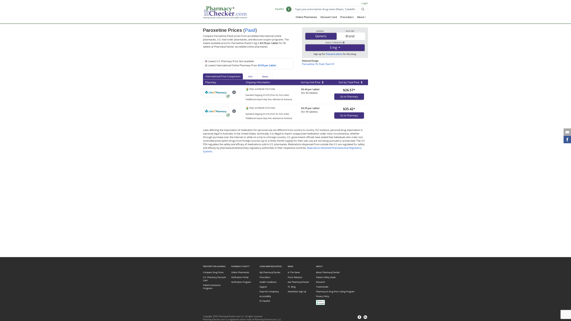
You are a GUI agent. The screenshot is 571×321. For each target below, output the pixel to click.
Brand (350, 36)
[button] (288, 9)
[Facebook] (359, 317)
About (360, 17)
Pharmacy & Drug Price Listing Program (335, 291)
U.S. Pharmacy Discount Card (214, 279)
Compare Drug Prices (213, 272)
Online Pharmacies (306, 17)
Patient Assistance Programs (212, 287)
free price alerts (334, 54)
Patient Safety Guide (326, 277)
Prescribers (347, 17)
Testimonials (322, 286)
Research (320, 282)
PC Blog (291, 286)
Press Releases (295, 277)
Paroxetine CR (310, 64)
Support (263, 286)
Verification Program (241, 282)
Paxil (250, 30)
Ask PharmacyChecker (298, 282)
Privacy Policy (322, 296)
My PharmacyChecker (269, 272)
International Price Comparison (222, 76)
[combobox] (325, 9)
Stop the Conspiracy (269, 291)
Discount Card (329, 17)
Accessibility (265, 296)
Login (364, 3)
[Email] (567, 132)
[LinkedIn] (365, 317)
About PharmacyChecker (328, 272)
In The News (294, 272)
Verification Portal (239, 277)
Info (250, 76)
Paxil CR (329, 64)
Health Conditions (268, 282)
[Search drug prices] (362, 9)
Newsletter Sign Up (297, 291)
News (265, 76)
